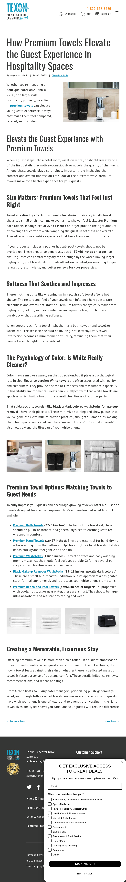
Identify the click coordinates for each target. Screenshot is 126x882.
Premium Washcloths (28, 556)
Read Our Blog (35, 808)
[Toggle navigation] (117, 11)
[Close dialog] (122, 762)
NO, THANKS (85, 874)
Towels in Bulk (60, 75)
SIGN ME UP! (85, 864)
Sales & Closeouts (38, 817)
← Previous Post (16, 721)
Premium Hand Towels (28, 540)
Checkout (106, 14)
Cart (89, 14)
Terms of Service (35, 854)
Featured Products (38, 826)
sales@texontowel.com (41, 775)
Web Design (32, 866)
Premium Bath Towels (28, 525)
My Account (71, 14)
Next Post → (112, 721)
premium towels (21, 105)
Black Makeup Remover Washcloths (38, 571)
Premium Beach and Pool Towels (36, 587)
